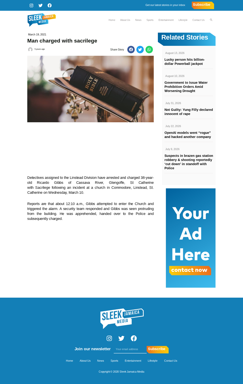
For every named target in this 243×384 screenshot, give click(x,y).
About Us (125, 20)
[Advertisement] (90, 147)
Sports (150, 20)
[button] (131, 49)
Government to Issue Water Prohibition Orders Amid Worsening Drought (186, 87)
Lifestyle (183, 20)
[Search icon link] (211, 20)
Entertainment (166, 20)
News (138, 20)
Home (112, 20)
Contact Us (198, 20)
